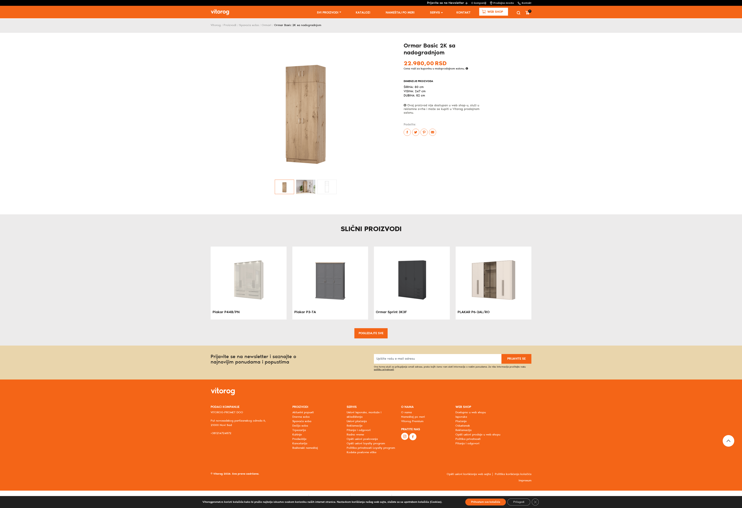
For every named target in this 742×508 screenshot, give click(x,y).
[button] (493, 12)
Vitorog (216, 25)
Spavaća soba (249, 25)
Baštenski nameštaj (305, 448)
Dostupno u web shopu (470, 412)
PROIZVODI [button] (300, 407)
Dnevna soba (301, 416)
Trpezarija (299, 430)
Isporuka (461, 416)
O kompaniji (478, 3)
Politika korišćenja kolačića (513, 474)
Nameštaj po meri (400, 12)
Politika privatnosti (468, 439)
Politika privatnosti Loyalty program (371, 448)
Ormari (266, 25)
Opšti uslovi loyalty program (366, 443)
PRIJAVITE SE (516, 358)
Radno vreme (355, 434)
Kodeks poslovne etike (361, 452)
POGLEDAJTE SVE (371, 333)
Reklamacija (463, 430)
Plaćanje (461, 421)
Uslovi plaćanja (357, 421)
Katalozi (363, 12)
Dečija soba (300, 425)
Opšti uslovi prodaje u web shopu (477, 434)
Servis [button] (435, 12)
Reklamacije (354, 425)
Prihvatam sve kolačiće (485, 502)
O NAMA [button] (407, 407)
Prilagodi (518, 502)
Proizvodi (230, 25)
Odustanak (462, 425)
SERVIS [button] (352, 407)
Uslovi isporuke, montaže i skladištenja (364, 414)
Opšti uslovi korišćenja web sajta (469, 474)
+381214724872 (221, 433)
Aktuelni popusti (303, 412)
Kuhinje (297, 434)
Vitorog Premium (412, 421)
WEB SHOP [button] (463, 407)
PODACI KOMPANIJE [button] (225, 407)
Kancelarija (299, 443)
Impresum (525, 480)
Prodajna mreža (503, 3)
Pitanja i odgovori (359, 430)
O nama (406, 412)
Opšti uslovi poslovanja (362, 439)
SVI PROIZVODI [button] (327, 12)
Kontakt (526, 3)
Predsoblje (299, 439)
